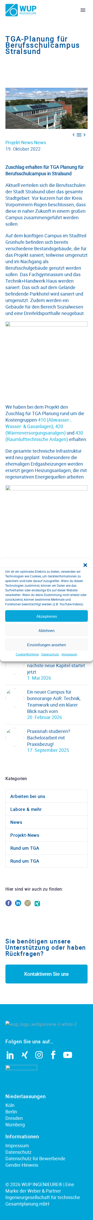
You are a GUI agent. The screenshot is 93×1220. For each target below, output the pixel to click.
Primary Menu (83, 10)
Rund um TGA (24, 848)
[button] (85, 565)
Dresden (14, 1118)
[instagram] (28, 905)
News (40, 142)
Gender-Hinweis (21, 1165)
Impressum (69, 654)
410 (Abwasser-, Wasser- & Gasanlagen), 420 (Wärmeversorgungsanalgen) (38, 426)
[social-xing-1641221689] (37, 905)
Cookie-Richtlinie (27, 654)
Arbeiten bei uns (27, 796)
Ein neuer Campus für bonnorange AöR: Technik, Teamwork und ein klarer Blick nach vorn (54, 701)
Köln (9, 1105)
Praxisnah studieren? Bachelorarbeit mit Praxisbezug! (48, 737)
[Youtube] (68, 1055)
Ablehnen (46, 630)
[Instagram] (39, 1055)
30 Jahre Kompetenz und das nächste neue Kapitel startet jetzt (57, 665)
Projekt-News (19, 142)
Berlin (11, 1111)
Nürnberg (15, 1124)
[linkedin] (18, 905)
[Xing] (24, 1055)
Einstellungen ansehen (46, 644)
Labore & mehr (26, 809)
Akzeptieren (46, 616)
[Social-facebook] (53, 1055)
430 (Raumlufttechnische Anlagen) (44, 436)
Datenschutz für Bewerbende (35, 1158)
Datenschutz (50, 654)
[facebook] (8, 905)
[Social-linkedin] (10, 1055)
